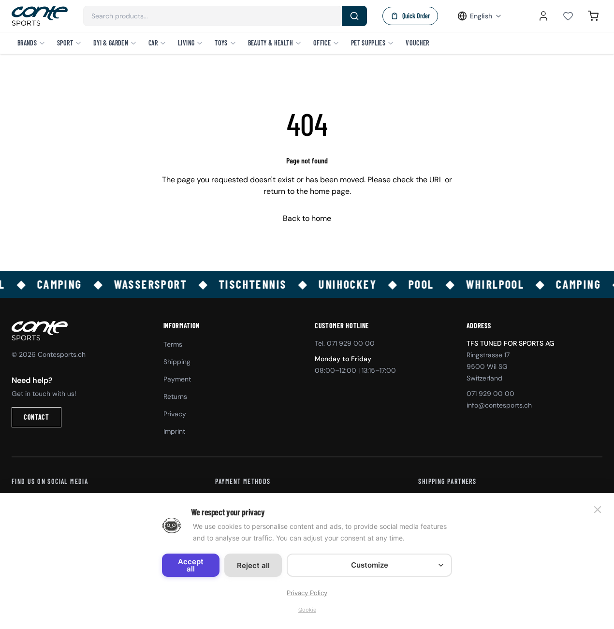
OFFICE (322, 43)
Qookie (307, 609)
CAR (153, 43)
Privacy (174, 414)
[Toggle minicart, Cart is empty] (593, 16)
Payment (177, 379)
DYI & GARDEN (110, 43)
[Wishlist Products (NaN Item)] (568, 16)
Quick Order (416, 16)
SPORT (65, 43)
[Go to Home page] (40, 16)
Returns (175, 396)
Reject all (253, 565)
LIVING (186, 43)
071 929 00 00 (490, 393)
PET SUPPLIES (368, 43)
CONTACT (36, 417)
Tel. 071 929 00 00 (345, 343)
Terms (172, 344)
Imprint (174, 431)
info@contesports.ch (499, 405)
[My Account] (543, 16)
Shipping (176, 361)
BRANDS (27, 43)
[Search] (354, 16)
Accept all (191, 565)
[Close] (597, 509)
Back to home (307, 218)
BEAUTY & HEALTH (270, 43)
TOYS (221, 43)
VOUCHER (417, 43)
